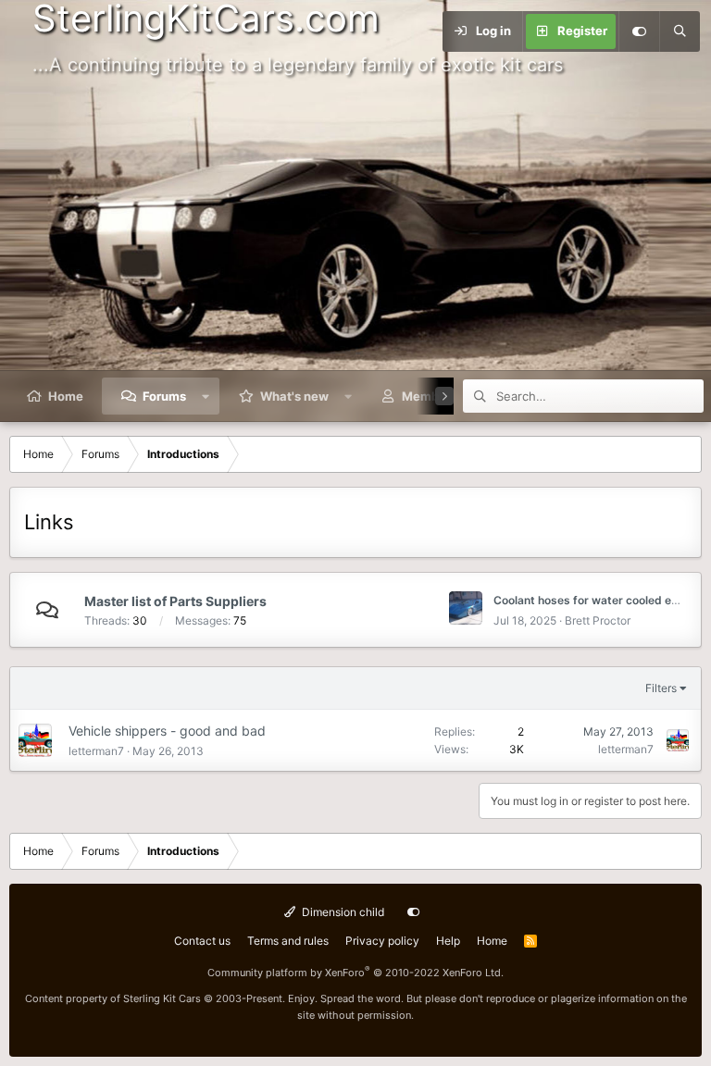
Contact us (202, 941)
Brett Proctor (597, 620)
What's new (294, 396)
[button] (206, 396)
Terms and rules (288, 941)
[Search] (679, 31)
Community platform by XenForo (355, 972)
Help (448, 941)
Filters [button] (661, 688)
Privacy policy (382, 941)
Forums (164, 396)
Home (65, 396)
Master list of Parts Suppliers (175, 601)
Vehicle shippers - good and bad (167, 730)
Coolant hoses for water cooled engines (600, 600)
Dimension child (341, 912)
